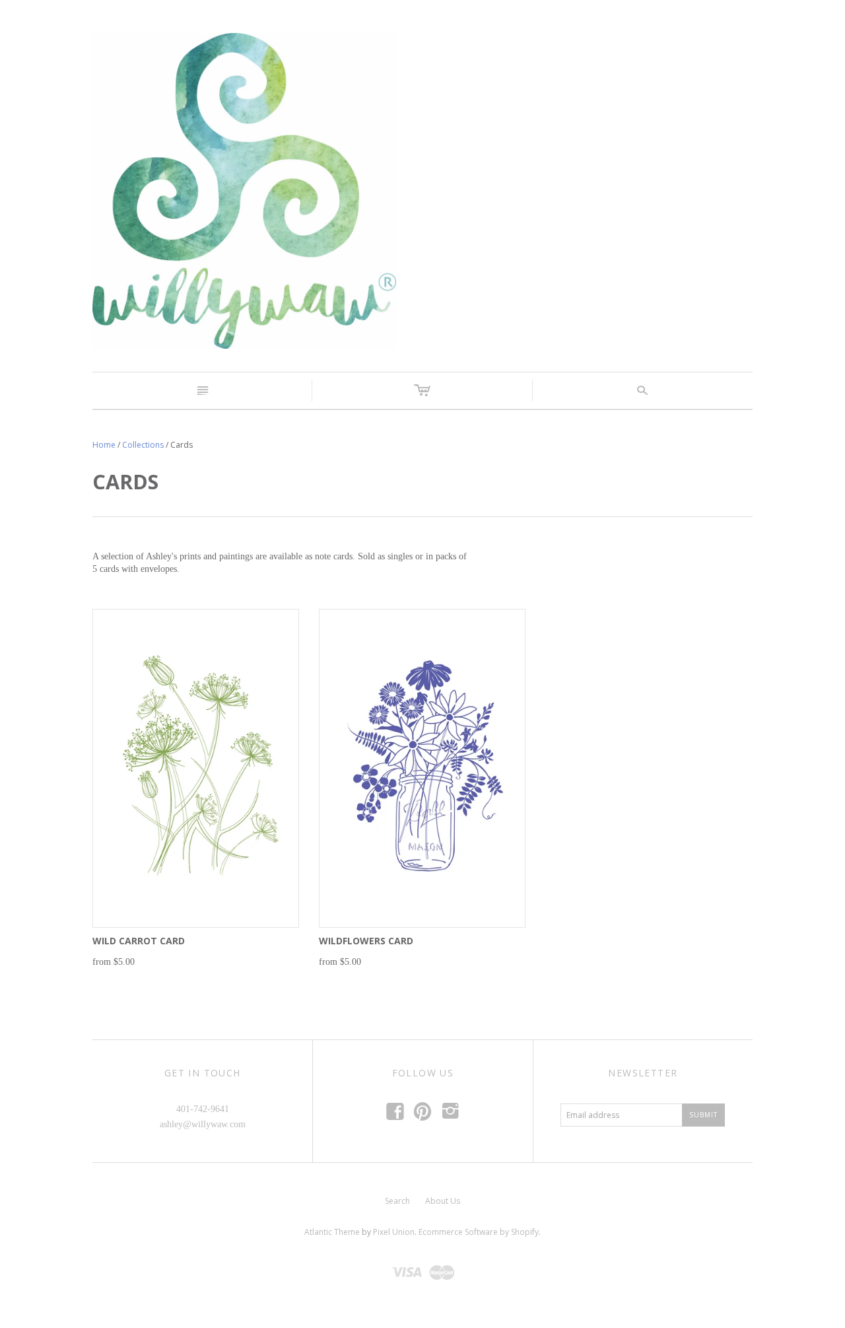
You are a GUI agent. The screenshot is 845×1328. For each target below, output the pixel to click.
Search (397, 1200)
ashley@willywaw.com (203, 1124)
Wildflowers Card (366, 940)
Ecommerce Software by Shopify (479, 1232)
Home (104, 444)
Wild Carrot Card (138, 940)
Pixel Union (394, 1232)
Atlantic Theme (332, 1232)
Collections (143, 444)
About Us (442, 1200)
